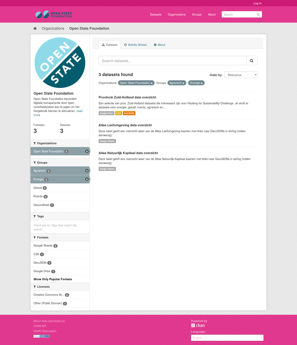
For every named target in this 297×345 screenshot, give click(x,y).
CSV (118, 113)
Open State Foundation (89, 28)
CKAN (198, 325)
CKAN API (39, 326)
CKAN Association (44, 331)
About (212, 14)
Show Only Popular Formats (53, 279)
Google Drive (106, 113)
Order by (216, 75)
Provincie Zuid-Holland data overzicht (127, 97)
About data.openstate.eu (49, 321)
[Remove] (152, 83)
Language (198, 331)
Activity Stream (137, 45)
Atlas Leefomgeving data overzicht (125, 125)
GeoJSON (129, 113)
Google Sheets (107, 140)
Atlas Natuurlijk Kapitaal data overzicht (128, 153)
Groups (197, 14)
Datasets (155, 14)
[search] (251, 60)
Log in (258, 3)
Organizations (177, 14)
